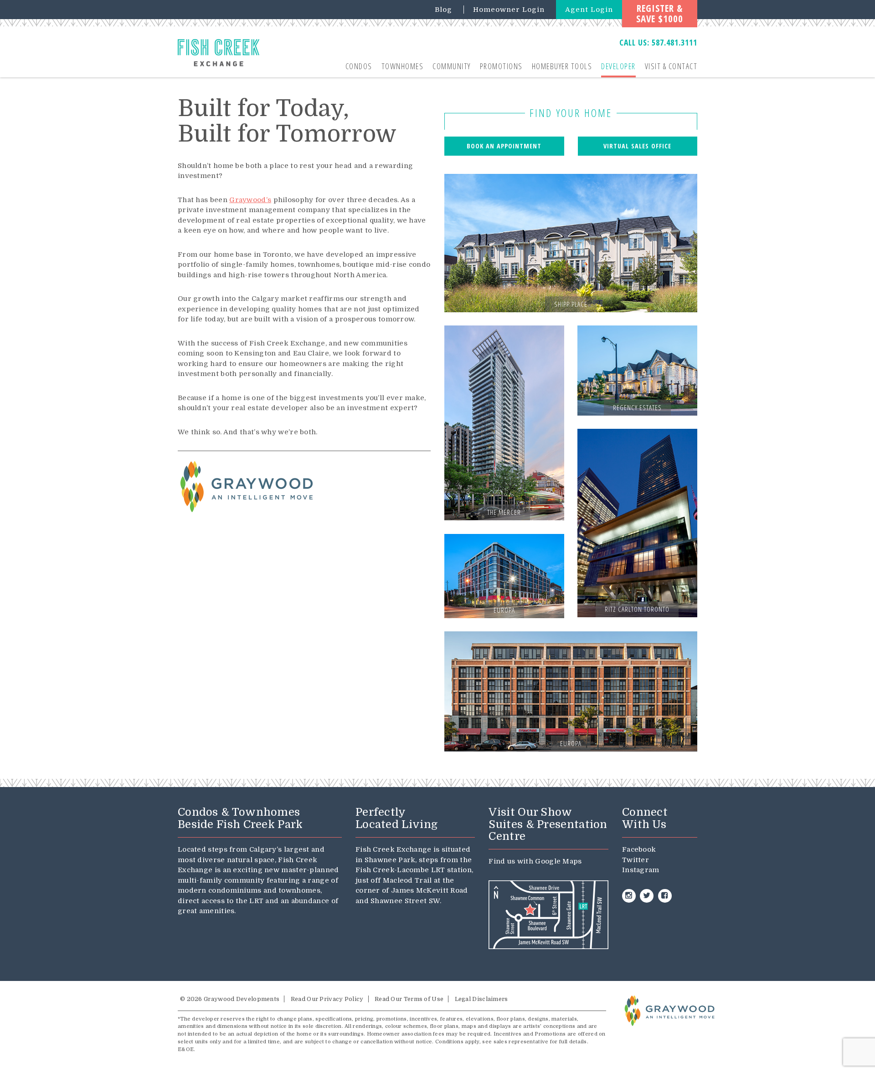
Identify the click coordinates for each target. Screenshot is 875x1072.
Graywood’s (250, 200)
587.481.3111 (674, 42)
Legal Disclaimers (481, 999)
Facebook (639, 849)
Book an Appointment (504, 146)
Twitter (635, 860)
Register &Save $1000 (659, 13)
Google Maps (558, 861)
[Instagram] (629, 896)
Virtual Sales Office (637, 146)
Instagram (640, 870)
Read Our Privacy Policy (327, 999)
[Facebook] (665, 896)
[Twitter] (647, 896)
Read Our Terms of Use (409, 999)
